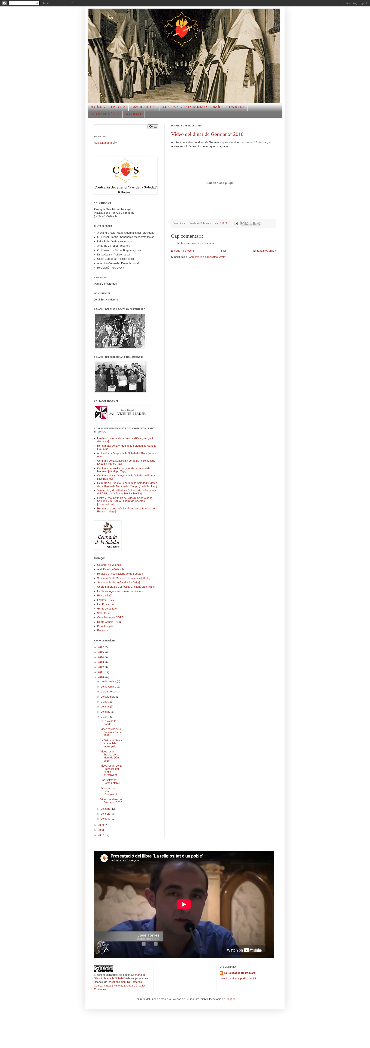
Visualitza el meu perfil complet (238, 978)
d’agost (105, 701)
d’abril (105, 716)
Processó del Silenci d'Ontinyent (108, 791)
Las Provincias (105, 604)
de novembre (109, 686)
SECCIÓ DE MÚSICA (105, 114)
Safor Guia (103, 613)
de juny (105, 706)
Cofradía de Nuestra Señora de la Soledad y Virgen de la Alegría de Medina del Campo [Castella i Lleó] (127, 485)
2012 (101, 667)
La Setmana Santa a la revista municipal (111, 743)
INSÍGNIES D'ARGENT (228, 107)
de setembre (108, 696)
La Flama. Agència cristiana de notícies (120, 591)
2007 (101, 835)
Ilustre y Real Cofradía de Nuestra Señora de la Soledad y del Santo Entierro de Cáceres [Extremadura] (124, 501)
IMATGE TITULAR (144, 107)
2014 (101, 657)
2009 (101, 825)
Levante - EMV (105, 600)
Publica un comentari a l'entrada (195, 243)
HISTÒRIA (118, 107)
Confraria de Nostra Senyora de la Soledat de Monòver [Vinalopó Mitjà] (123, 470)
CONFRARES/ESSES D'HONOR (185, 107)
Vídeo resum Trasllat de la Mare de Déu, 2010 (109, 756)
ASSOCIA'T (134, 114)
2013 (101, 662)
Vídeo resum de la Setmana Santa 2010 (111, 732)
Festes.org (103, 630)
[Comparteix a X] (251, 223)
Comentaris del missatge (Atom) (207, 256)
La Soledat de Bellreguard (239, 972)
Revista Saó (104, 595)
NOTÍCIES (98, 107)
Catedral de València (109, 564)
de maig (106, 711)
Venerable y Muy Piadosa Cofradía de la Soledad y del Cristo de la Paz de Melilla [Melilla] (127, 492)
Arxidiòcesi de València (110, 569)
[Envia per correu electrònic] (242, 223)
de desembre (109, 681)
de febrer (106, 813)
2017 (101, 647)
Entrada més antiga (264, 250)
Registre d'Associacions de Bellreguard (120, 573)
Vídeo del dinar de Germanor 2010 (207, 134)
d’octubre (106, 691)
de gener (106, 818)
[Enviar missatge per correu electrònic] (235, 223)
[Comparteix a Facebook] (255, 223)
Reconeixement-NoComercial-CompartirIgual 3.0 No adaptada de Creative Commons (120, 985)
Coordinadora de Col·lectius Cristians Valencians (126, 586)
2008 (101, 830)
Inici (223, 250)
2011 (101, 672)
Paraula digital (105, 626)
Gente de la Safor (107, 608)
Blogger (230, 999)
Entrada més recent (182, 250)
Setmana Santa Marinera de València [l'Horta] (123, 578)
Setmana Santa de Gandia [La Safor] (118, 582)
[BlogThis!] (247, 223)
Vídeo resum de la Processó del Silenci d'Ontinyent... (111, 770)
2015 (101, 652)
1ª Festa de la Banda (108, 723)
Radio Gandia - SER (109, 621)
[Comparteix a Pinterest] (259, 223)
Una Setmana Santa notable (110, 782)
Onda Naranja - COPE (110, 617)
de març (106, 808)
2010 (101, 677)
